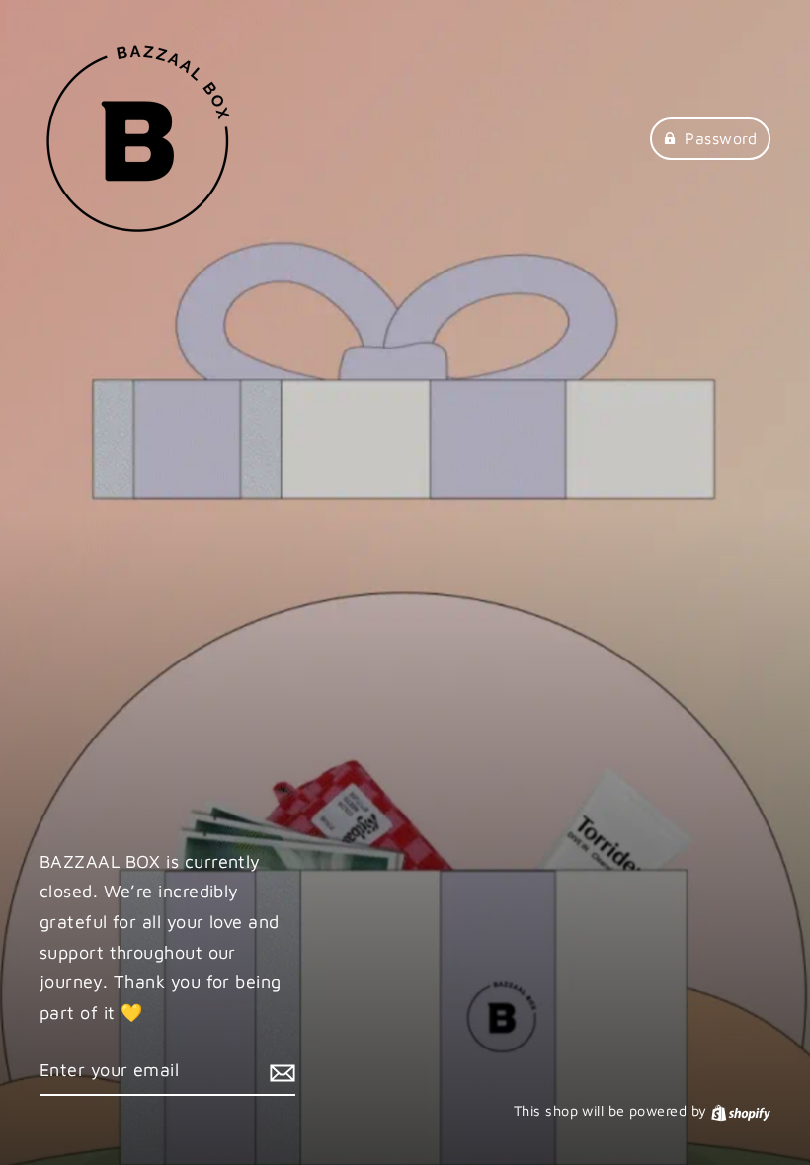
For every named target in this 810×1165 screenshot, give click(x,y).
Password (721, 138)
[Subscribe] (279, 1072)
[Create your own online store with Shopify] (740, 1110)
